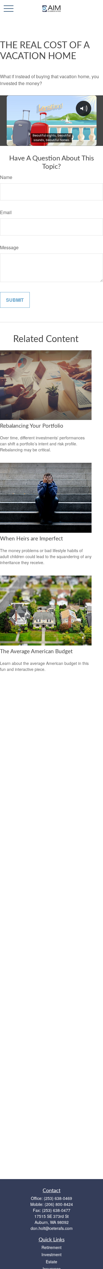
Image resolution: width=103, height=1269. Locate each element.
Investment (51, 1254)
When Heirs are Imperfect (31, 539)
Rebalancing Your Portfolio (31, 426)
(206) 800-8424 (59, 1204)
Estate (51, 1261)
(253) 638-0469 (58, 1198)
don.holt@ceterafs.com (52, 1228)
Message (9, 247)
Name (6, 177)
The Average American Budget (36, 651)
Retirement (51, 1247)
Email (6, 212)
